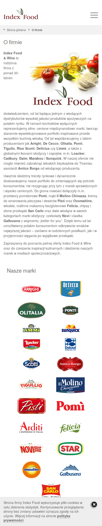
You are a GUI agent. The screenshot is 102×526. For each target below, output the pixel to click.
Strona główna (16, 30)
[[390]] (31, 384)
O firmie (37, 30)
